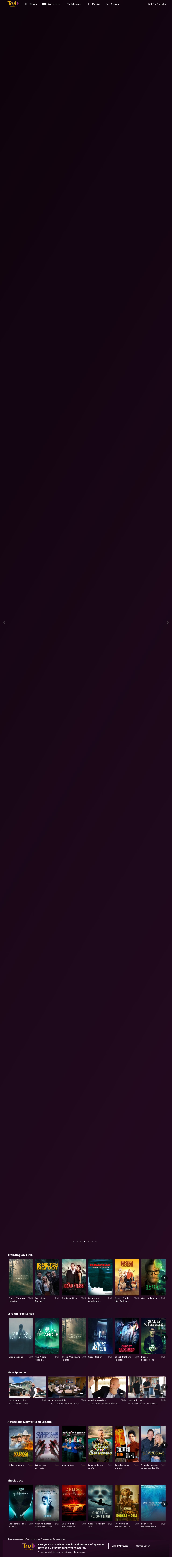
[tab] (73, 1241)
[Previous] (4, 623)
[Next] (167, 623)
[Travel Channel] (14, 4)
